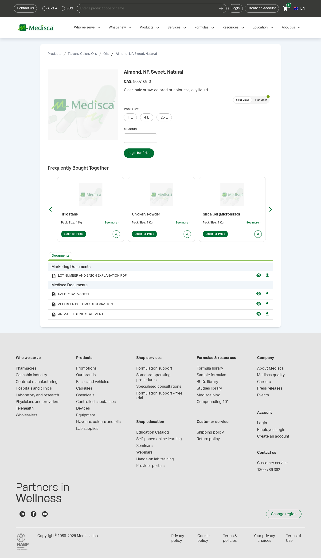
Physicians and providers (37, 402)
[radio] (44, 8)
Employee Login (271, 430)
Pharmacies (26, 368)
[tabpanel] (160, 291)
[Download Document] (267, 276)
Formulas (201, 27)
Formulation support (154, 368)
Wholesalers (26, 415)
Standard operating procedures (154, 377)
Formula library (210, 368)
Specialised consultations (158, 386)
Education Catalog (152, 432)
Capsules (84, 388)
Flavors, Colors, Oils (82, 54)
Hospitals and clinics (34, 388)
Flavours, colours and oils (98, 422)
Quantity (130, 129)
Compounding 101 (213, 402)
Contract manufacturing (37, 382)
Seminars (144, 446)
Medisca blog (208, 395)
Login (235, 8)
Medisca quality (271, 375)
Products (146, 27)
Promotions (86, 368)
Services (174, 27)
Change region (284, 514)
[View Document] (258, 276)
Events (263, 395)
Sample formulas (211, 375)
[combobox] (146, 8)
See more (112, 222)
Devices (83, 408)
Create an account (273, 436)
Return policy (208, 439)
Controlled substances (96, 402)
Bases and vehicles (92, 382)
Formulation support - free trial (159, 395)
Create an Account (262, 8)
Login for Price (139, 153)
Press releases (269, 388)
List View (261, 100)
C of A (52, 8)
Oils (106, 54)
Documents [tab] (60, 255)
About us (288, 27)
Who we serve (84, 27)
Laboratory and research (37, 395)
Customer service (272, 463)
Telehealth (25, 408)
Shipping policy (210, 432)
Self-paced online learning (159, 439)
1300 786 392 (268, 470)
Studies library (209, 388)
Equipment (85, 415)
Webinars (144, 452)
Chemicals (85, 395)
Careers (264, 382)
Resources (231, 27)
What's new (117, 27)
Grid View (242, 100)
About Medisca (270, 368)
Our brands (86, 375)
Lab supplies (87, 428)
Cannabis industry (31, 375)
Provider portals (150, 466)
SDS (70, 8)
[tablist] (160, 256)
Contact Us (25, 8)
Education (260, 27)
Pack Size (131, 109)
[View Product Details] (116, 234)
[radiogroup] (58, 8)
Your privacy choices (264, 538)
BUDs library (207, 382)
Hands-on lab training (155, 459)
